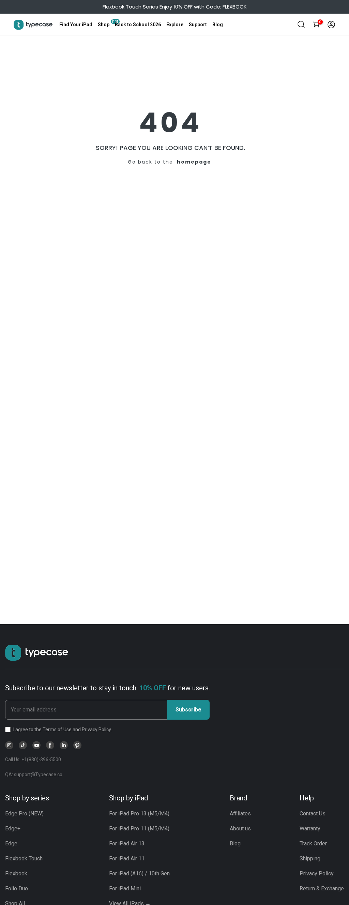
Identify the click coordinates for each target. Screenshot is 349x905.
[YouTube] (36, 745)
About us (240, 828)
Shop (103, 24)
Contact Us (312, 813)
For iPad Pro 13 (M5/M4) (139, 813)
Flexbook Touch (24, 858)
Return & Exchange (322, 888)
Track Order (313, 843)
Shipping (310, 858)
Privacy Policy (317, 873)
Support (198, 24)
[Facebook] (50, 745)
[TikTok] (23, 745)
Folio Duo (16, 888)
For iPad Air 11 (127, 858)
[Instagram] (9, 745)
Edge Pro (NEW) (24, 813)
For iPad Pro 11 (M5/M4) (139, 828)
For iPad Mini (125, 888)
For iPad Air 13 (127, 843)
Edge (11, 843)
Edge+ (12, 828)
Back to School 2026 (138, 24)
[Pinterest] (77, 745)
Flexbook (16, 873)
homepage (194, 161)
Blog (217, 24)
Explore (174, 24)
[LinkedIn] (64, 745)
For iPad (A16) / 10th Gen (139, 873)
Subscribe (188, 709)
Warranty (310, 828)
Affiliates (240, 813)
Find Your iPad (75, 24)
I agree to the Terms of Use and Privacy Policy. (62, 729)
